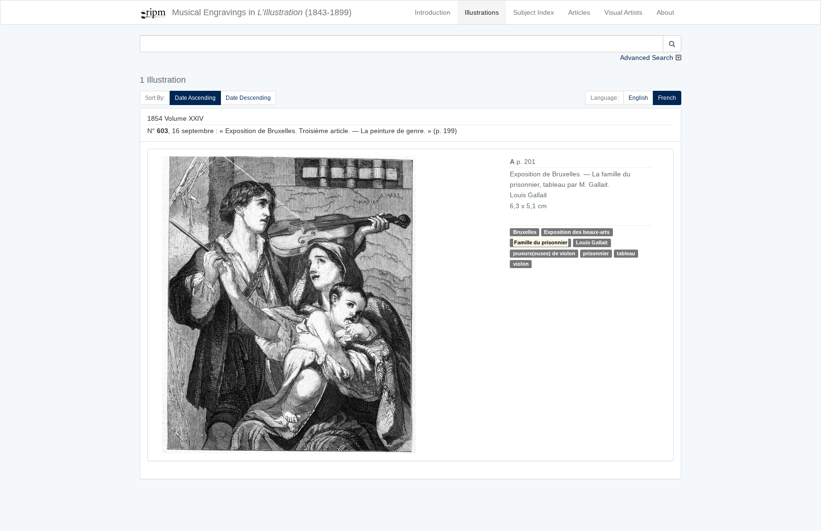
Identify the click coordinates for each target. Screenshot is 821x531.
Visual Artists (623, 12)
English (638, 98)
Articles (579, 12)
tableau (626, 253)
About (665, 12)
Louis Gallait (592, 242)
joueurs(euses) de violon (544, 253)
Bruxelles (524, 232)
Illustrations (482, 12)
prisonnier (596, 253)
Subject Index (533, 12)
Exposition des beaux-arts (577, 232)
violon (521, 264)
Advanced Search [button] (646, 57)
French (667, 98)
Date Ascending (195, 98)
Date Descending (248, 98)
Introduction (432, 12)
